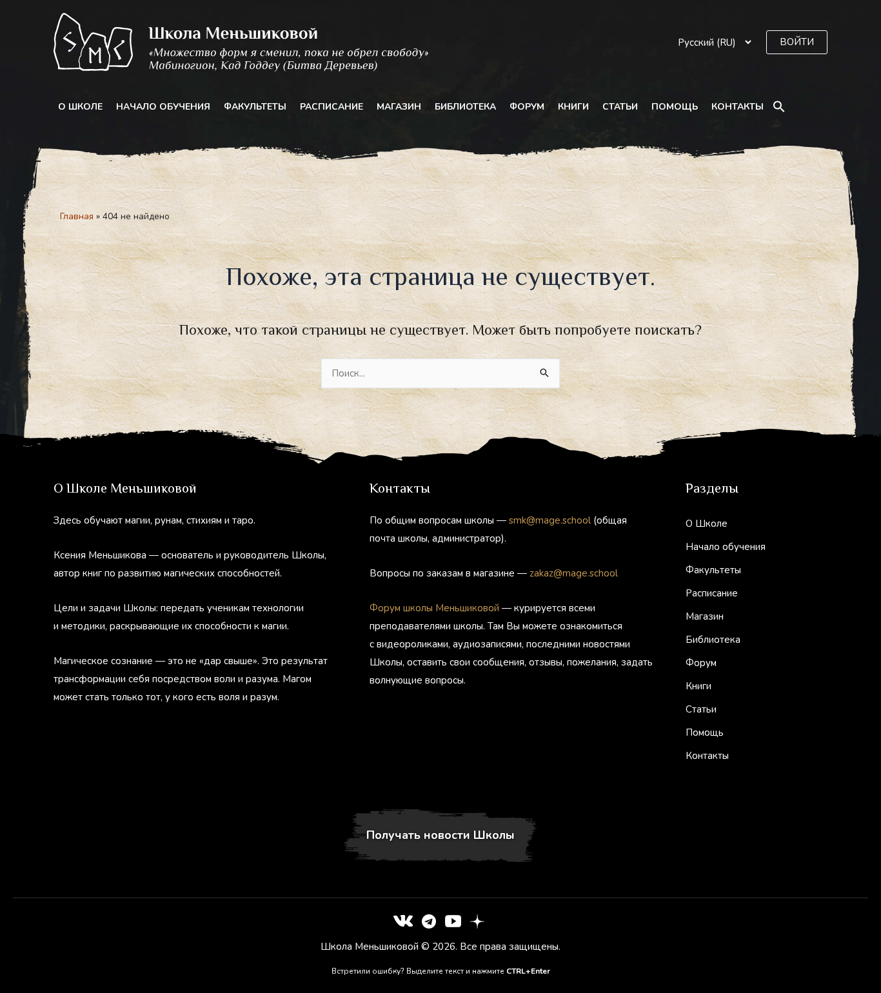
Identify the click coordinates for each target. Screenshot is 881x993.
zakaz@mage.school (574, 573)
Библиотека (465, 107)
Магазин (399, 107)
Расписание (331, 107)
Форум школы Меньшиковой (434, 608)
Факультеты (255, 107)
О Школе (80, 107)
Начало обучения (163, 107)
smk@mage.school (550, 520)
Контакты (737, 107)
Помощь (674, 107)
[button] (796, 42)
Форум (527, 107)
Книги (573, 107)
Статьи (620, 107)
